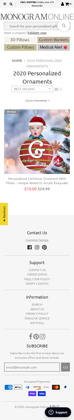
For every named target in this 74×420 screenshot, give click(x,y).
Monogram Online (37, 407)
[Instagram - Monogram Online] (37, 247)
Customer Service (37, 240)
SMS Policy (37, 323)
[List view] (60, 89)
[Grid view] (56, 89)
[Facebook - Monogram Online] (29, 247)
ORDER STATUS (37, 274)
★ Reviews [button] (4, 214)
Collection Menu (36, 100)
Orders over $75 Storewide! (37, 3)
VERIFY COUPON (37, 283)
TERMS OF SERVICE (37, 318)
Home (17, 60)
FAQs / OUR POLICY (37, 279)
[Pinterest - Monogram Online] (44, 247)
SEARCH (37, 304)
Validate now (36, 32)
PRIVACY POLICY (37, 313)
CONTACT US (37, 270)
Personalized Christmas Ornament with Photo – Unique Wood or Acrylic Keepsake (37, 180)
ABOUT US (37, 309)
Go (65, 367)
